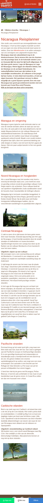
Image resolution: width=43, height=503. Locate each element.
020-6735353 (31, 4)
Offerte (35, 500)
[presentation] (3, 16)
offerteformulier (19, 50)
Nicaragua (24, 30)
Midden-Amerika (11, 30)
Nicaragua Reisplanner (9, 33)
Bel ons (22, 500)
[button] (17, 21)
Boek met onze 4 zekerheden (21, 9)
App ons (8, 500)
